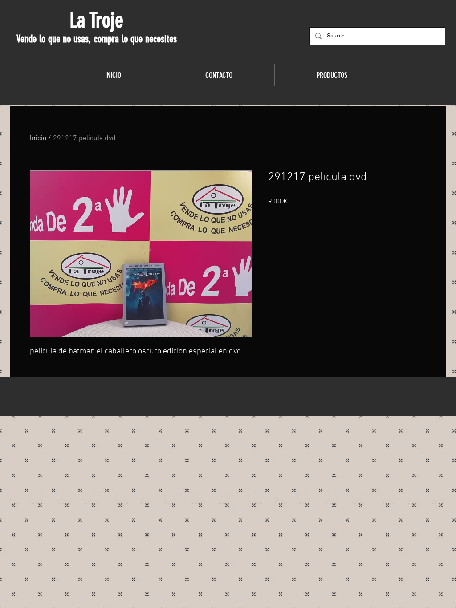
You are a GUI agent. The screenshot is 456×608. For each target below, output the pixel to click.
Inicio (38, 138)
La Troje (96, 20)
